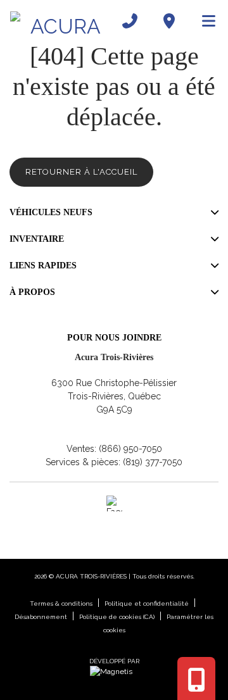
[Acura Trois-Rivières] (60, 21)
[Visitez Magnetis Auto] (114, 671)
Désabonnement (41, 616)
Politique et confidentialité (146, 603)
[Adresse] (169, 21)
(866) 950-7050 (130, 449)
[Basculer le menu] (203, 21)
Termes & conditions (61, 603)
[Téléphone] (129, 21)
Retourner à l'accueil (81, 172)
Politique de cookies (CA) (117, 616)
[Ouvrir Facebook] (114, 503)
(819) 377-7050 (152, 462)
